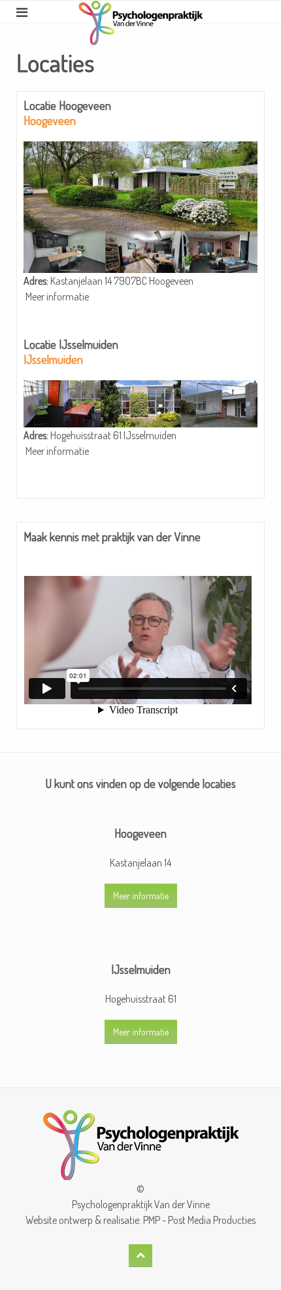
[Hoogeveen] (140, 205)
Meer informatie (57, 296)
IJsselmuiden (53, 359)
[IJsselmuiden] (140, 402)
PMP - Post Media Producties (199, 1220)
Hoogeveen (50, 120)
